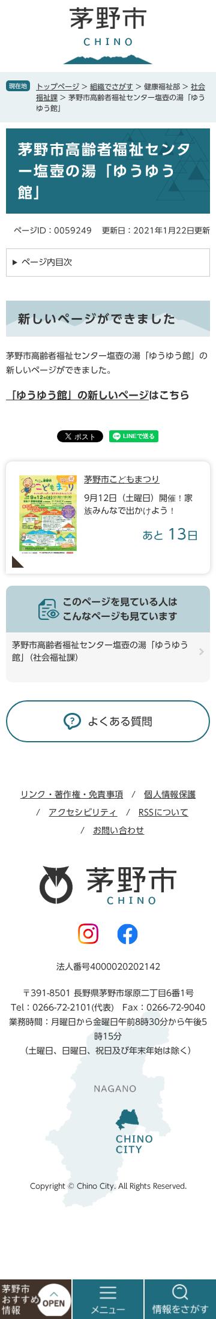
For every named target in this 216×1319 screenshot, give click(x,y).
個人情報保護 (170, 794)
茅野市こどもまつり (122, 479)
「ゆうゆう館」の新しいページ (77, 395)
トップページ (57, 86)
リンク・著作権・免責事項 (71, 794)
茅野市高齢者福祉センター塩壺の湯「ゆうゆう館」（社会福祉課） (100, 651)
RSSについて (163, 812)
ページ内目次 (47, 262)
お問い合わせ (119, 830)
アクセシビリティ (83, 812)
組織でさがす (111, 86)
